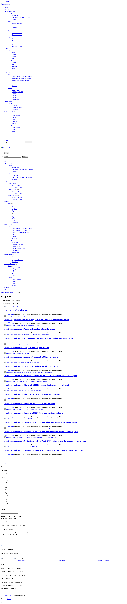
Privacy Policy (21, 560)
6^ (7, 489)
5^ (7, 487)
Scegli (12, 314)
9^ (7, 495)
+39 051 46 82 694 (7, 538)
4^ (7, 485)
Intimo (7, 292)
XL (7, 503)
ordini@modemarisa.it (9, 542)
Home (2, 292)
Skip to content (5, 1)
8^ (7, 493)
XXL (7, 505)
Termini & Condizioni (104, 560)
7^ (7, 491)
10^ (7, 481)
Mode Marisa (8, 595)
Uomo (11, 292)
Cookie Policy (61, 560)
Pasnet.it (9, 599)
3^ (7, 483)
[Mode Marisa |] (5, 4)
